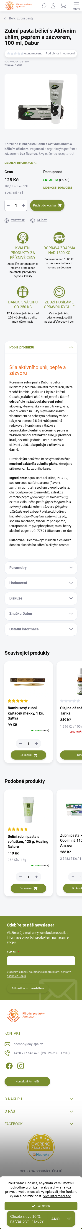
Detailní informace (19, 162)
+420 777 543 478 (42, 1053)
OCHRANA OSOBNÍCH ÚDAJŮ (41, 1171)
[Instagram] (20, 1065)
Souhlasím (43, 1206)
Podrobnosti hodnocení (60, 53)
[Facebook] (9, 1065)
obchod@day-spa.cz (28, 1044)
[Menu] (76, 5)
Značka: (13, 65)
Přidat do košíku (44, 205)
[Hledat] (44, 5)
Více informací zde (57, 1196)
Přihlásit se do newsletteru (28, 988)
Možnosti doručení (57, 187)
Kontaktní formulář (27, 1081)
